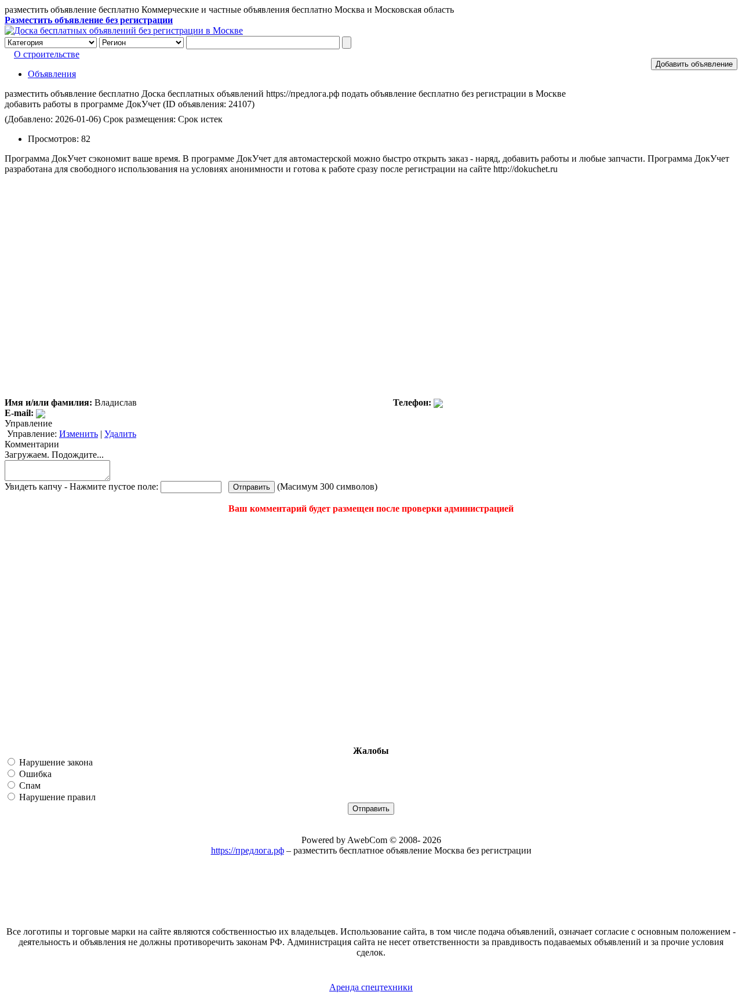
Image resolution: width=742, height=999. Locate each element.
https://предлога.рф (247, 850)
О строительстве (46, 54)
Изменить (78, 434)
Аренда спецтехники (371, 987)
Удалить (120, 434)
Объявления (52, 74)
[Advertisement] (74, 630)
